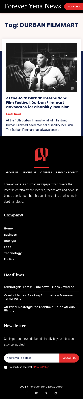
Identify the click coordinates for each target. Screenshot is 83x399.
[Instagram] (37, 393)
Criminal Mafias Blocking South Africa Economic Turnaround (39, 297)
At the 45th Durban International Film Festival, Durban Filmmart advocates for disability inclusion (38, 102)
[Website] (56, 393)
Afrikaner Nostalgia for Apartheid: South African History (39, 308)
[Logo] (41, 154)
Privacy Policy (41, 367)
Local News (13, 114)
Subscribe (69, 358)
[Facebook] (27, 393)
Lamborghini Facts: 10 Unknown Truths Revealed (39, 287)
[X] (46, 393)
